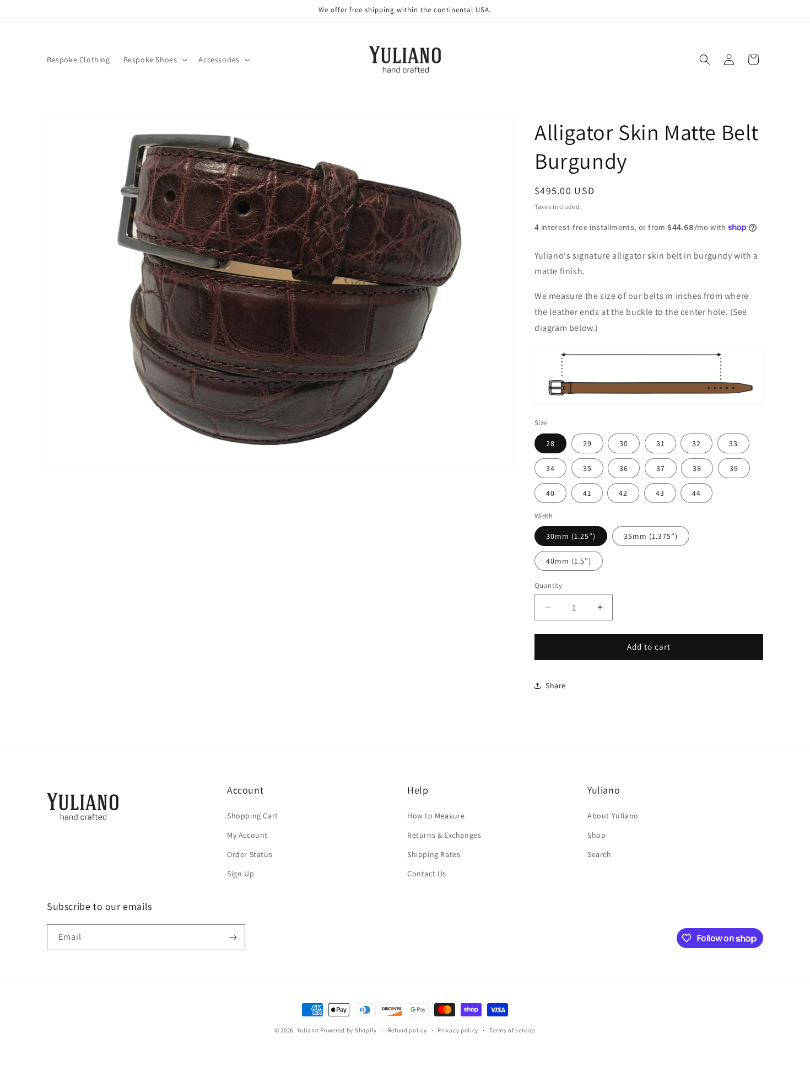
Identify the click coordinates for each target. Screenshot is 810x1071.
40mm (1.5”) (568, 561)
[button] (154, 59)
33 (733, 443)
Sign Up (240, 874)
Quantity (548, 585)
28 (550, 443)
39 (734, 468)
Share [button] (556, 685)
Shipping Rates (433, 854)
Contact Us (426, 874)
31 (660, 443)
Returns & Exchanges (444, 835)
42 (623, 492)
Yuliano (308, 1030)
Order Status (249, 854)
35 (587, 468)
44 (696, 492)
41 (587, 492)
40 (550, 492)
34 (550, 468)
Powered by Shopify (348, 1030)
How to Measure (436, 816)
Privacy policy (458, 1030)
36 (623, 468)
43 (660, 492)
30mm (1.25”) (571, 536)
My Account (247, 835)
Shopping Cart (252, 816)
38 (697, 468)
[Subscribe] (232, 937)
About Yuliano (613, 816)
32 (696, 443)
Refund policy (407, 1030)
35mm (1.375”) (651, 536)
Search (599, 854)
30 (623, 443)
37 (660, 468)
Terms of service (512, 1030)
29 (587, 443)
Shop (596, 835)
